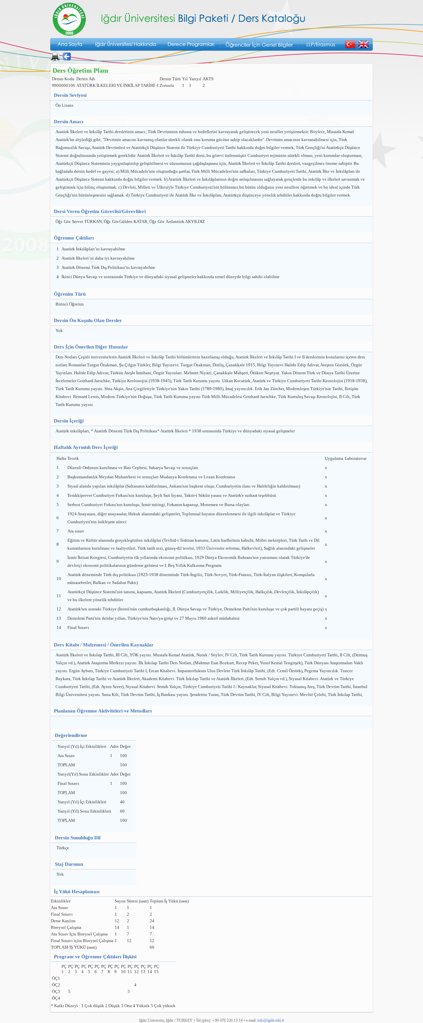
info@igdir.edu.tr (270, 1020)
